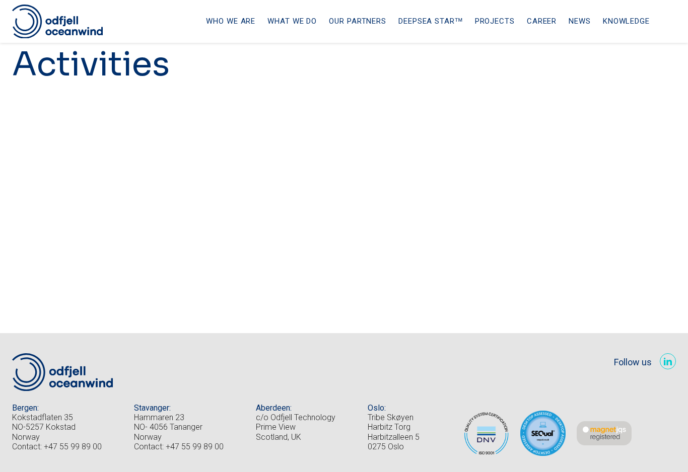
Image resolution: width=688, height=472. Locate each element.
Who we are (230, 21)
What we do (292, 21)
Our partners (357, 21)
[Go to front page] (57, 22)
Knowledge (626, 21)
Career (542, 21)
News (580, 21)
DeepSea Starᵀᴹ (430, 21)
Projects (495, 21)
